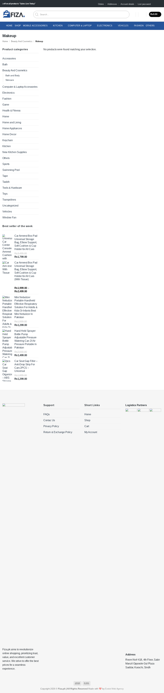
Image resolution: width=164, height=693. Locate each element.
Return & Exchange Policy (57, 432)
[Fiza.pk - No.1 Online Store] (13, 14)
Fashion (139, 25)
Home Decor (9, 134)
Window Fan (9, 217)
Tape (5, 176)
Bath (5, 64)
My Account (90, 432)
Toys (5, 193)
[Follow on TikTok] (157, 4)
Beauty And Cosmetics (21, 41)
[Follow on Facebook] (154, 4)
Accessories (9, 58)
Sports (5, 164)
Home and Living (11, 122)
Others (150, 25)
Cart (86, 426)
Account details (127, 4)
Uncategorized (10, 205)
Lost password (144, 4)
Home (9, 25)
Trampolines (9, 199)
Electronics (8, 92)
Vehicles (123, 25)
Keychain (7, 140)
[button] (142, 14)
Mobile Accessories (35, 25)
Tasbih (6, 181)
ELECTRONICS (104, 25)
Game (5, 104)
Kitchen (57, 25)
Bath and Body (12, 75)
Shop (18, 25)
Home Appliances (12, 128)
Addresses (112, 4)
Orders (101, 4)
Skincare (9, 80)
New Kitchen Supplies (14, 152)
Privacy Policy (51, 426)
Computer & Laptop (79, 25)
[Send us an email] (160, 4)
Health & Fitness (11, 110)
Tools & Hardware (12, 187)
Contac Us (49, 420)
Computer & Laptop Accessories (19, 86)
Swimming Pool (11, 170)
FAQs (46, 414)
